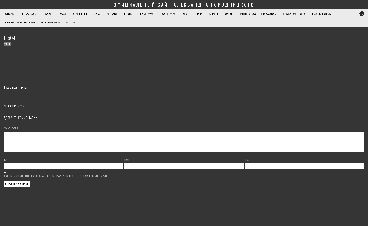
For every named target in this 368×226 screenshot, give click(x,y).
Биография (9, 13)
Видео (63, 13)
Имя (6, 160)
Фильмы (128, 13)
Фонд (97, 13)
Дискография (146, 13)
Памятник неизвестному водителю (258, 13)
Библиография (168, 13)
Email (128, 160)
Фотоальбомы (29, 13)
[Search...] (361, 13)
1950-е (7, 44)
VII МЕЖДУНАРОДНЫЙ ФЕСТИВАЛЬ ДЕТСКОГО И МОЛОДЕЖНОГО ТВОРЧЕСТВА (39, 22)
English (229, 13)
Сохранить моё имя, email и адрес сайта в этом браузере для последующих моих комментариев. (56, 176)
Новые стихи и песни (294, 13)
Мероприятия (80, 13)
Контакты (112, 13)
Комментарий (11, 128)
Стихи (186, 13)
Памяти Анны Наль (321, 13)
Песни (199, 13)
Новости (47, 13)
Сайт (248, 160)
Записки (213, 13)
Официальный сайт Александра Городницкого (184, 4)
